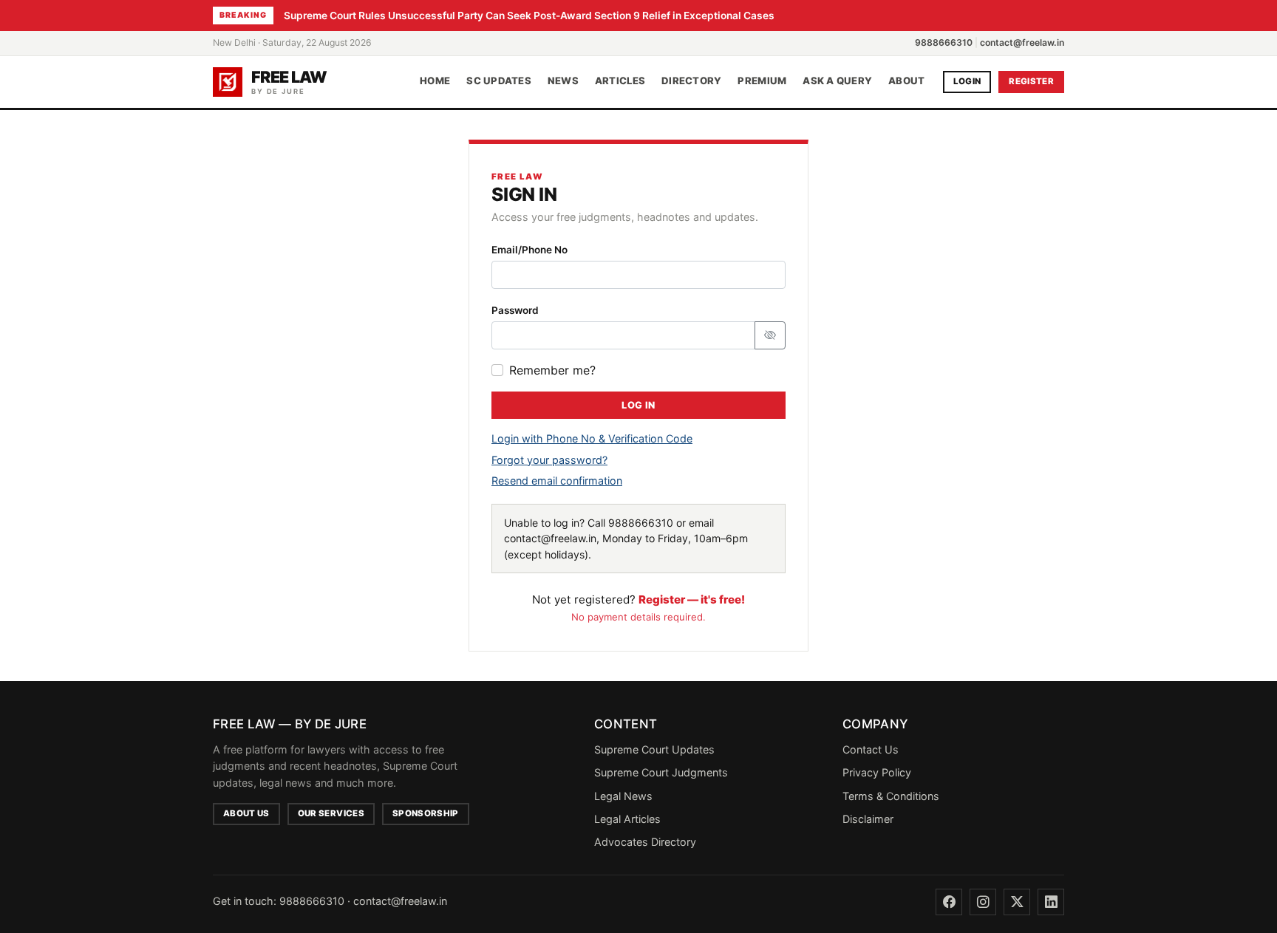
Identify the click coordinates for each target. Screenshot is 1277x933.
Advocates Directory (645, 841)
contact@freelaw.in (1022, 42)
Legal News (623, 796)
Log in (638, 405)
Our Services (331, 813)
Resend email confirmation (556, 480)
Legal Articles (627, 819)
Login (967, 81)
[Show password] (770, 335)
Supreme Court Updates (654, 749)
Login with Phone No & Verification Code (591, 438)
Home (435, 81)
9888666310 (944, 42)
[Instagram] (983, 902)
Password (515, 310)
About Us (246, 813)
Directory (691, 81)
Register (1031, 81)
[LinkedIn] (1051, 902)
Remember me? (552, 370)
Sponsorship (425, 813)
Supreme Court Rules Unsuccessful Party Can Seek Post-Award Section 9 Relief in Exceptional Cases (529, 15)
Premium (762, 81)
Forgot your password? (549, 460)
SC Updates (498, 81)
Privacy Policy (876, 772)
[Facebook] (949, 902)
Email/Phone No (529, 250)
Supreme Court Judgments (661, 772)
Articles (620, 81)
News (563, 81)
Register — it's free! (691, 599)
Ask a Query (837, 81)
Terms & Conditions (890, 796)
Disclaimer (867, 819)
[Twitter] (1017, 902)
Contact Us (870, 749)
